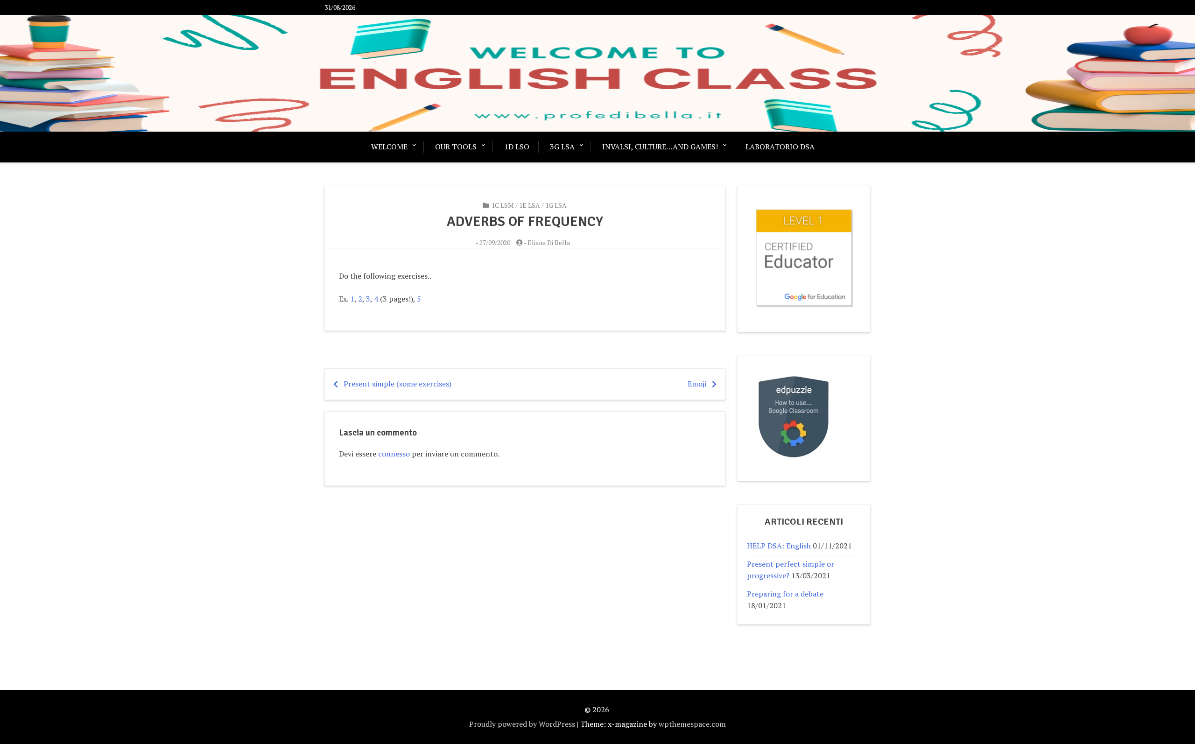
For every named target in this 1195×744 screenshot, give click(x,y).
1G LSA (556, 205)
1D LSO (516, 146)
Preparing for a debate (785, 594)
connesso (394, 454)
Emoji (697, 384)
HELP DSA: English (779, 545)
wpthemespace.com (692, 724)
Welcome (389, 146)
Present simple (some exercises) (397, 384)
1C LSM (503, 205)
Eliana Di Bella (548, 242)
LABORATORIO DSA (780, 146)
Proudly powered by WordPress (522, 724)
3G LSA (562, 146)
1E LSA (529, 205)
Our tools (456, 146)
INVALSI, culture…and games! (660, 146)
